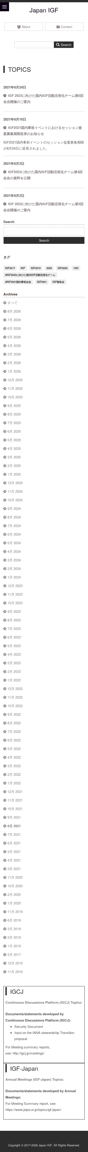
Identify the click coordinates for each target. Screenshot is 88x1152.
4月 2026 (14, 345)
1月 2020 (14, 903)
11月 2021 (15, 800)
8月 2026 (14, 311)
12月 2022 (15, 688)
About (26, 26)
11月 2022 (15, 697)
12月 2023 (15, 585)
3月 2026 (14, 354)
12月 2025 (15, 379)
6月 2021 (14, 843)
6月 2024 (14, 534)
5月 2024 (14, 542)
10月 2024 (15, 499)
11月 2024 (15, 491)
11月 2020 (15, 877)
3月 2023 (14, 662)
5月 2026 (14, 336)
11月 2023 (15, 594)
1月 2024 (14, 577)
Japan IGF (44, 9)
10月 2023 (15, 602)
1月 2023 (14, 680)
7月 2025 (14, 422)
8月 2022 (14, 722)
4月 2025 (14, 448)
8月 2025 (14, 414)
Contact (66, 26)
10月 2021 (15, 808)
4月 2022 (14, 757)
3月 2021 (14, 868)
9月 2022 (14, 714)
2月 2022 (14, 774)
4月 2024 (14, 551)
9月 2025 (14, 405)
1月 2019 (14, 945)
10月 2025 (15, 397)
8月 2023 (14, 620)
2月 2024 (14, 568)
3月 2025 (14, 457)
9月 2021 (14, 817)
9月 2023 (14, 611)
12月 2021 (15, 791)
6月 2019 (14, 920)
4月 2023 (14, 654)
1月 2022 (14, 782)
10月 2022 (15, 705)
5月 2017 (14, 954)
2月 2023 (14, 671)
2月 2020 (14, 894)
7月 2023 (14, 628)
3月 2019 (14, 928)
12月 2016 (15, 963)
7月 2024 (14, 525)
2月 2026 (14, 362)
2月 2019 (14, 937)
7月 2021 (14, 834)
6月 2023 (14, 637)
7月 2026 (14, 319)
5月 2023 (14, 645)
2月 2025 (14, 465)
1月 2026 (14, 371)
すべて (12, 302)
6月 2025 (14, 431)
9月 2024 (14, 508)
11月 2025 (15, 388)
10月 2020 (15, 885)
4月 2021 (14, 860)
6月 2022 (14, 740)
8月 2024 (14, 517)
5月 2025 (14, 439)
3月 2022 (14, 765)
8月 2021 (14, 825)
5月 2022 (14, 748)
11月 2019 (15, 911)
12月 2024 (15, 482)
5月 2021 (14, 851)
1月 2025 (14, 474)
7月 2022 (14, 731)
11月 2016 (15, 971)
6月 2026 (14, 328)
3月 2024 (14, 559)
